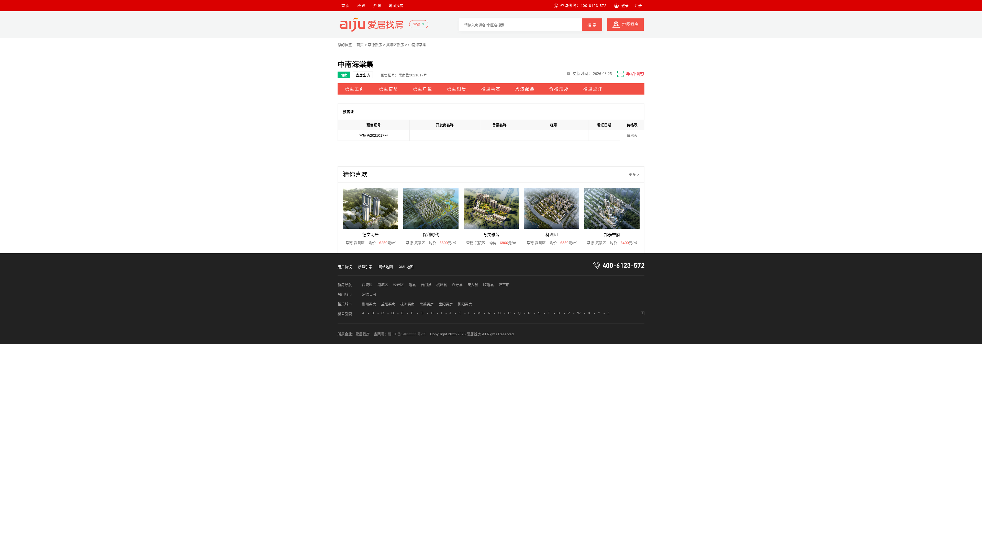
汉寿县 (457, 285)
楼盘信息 (388, 89)
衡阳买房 (465, 304)
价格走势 (559, 89)
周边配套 (525, 89)
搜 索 (592, 25)
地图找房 (396, 6)
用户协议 (345, 267)
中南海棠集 (417, 45)
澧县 (412, 285)
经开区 (398, 285)
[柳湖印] (551, 208)
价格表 (632, 135)
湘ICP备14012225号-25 (407, 334)
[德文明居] (370, 208)
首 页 (345, 6)
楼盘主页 (354, 89)
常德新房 (375, 45)
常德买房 (369, 294)
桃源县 (441, 285)
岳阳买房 (446, 304)
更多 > (634, 174)
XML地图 (406, 267)
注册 (638, 6)
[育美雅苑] (491, 208)
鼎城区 (382, 285)
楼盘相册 (456, 89)
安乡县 (472, 285)
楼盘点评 (593, 89)
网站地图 (385, 267)
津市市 (504, 285)
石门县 (426, 285)
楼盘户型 (422, 89)
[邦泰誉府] (612, 208)
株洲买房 (407, 304)
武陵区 (367, 285)
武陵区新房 (395, 45)
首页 (360, 45)
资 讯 (377, 6)
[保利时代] (431, 208)
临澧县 (488, 285)
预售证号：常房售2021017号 (404, 75)
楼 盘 (361, 6)
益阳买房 (388, 304)
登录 (625, 6)
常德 (416, 24)
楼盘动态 (491, 89)
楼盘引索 (365, 267)
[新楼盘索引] (642, 313)
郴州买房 (369, 304)
